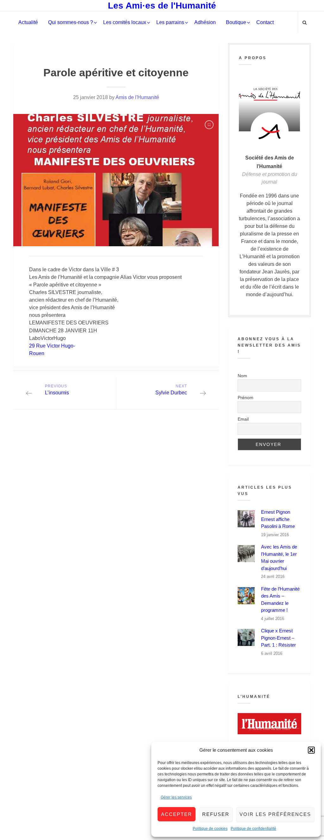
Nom (242, 375)
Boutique (236, 22)
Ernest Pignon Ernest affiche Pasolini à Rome (278, 519)
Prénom (245, 397)
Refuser (215, 814)
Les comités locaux (124, 22)
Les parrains (170, 22)
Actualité (28, 22)
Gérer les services (176, 797)
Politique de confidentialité (253, 828)
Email (243, 419)
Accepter (176, 814)
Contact (265, 22)
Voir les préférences (275, 814)
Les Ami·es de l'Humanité (162, 5)
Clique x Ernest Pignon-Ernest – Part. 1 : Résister (278, 638)
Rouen (36, 353)
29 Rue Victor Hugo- (52, 345)
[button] (311, 750)
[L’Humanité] (269, 723)
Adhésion (205, 22)
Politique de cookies (210, 828)
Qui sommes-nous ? (70, 22)
